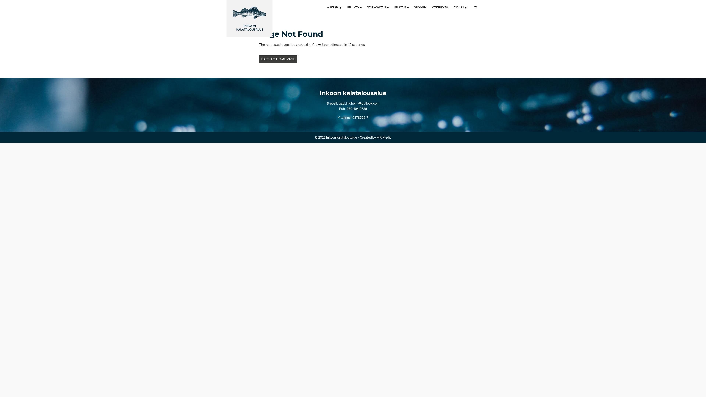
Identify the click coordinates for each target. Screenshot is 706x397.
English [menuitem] (459, 7)
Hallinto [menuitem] (353, 7)
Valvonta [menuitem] (420, 7)
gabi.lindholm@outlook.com (359, 103)
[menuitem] (474, 7)
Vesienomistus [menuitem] (376, 7)
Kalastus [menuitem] (400, 7)
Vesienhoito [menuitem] (440, 7)
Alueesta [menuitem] (332, 7)
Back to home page (278, 59)
